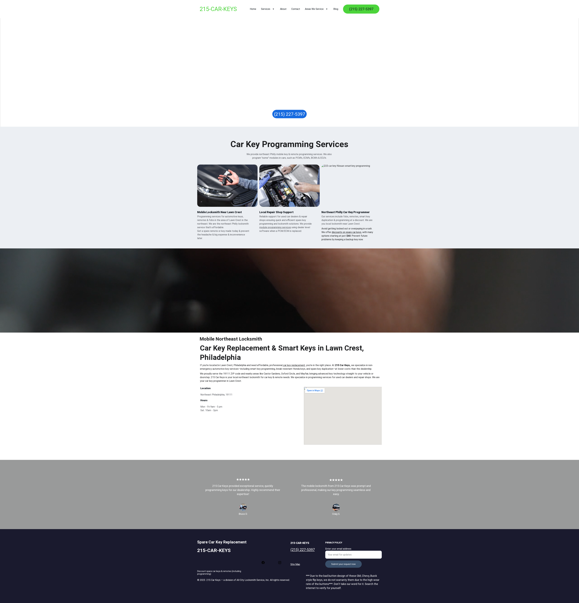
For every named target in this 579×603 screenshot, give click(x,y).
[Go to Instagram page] (279, 562)
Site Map (295, 564)
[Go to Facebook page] (265, 562)
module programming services (275, 227)
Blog (335, 9)
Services (265, 9)
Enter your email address (338, 548)
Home (253, 9)
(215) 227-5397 (361, 9)
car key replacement (294, 365)
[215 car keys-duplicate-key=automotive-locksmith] (289, 186)
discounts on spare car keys (346, 232)
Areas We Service (314, 9)
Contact (295, 9)
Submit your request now (343, 564)
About (283, 9)
